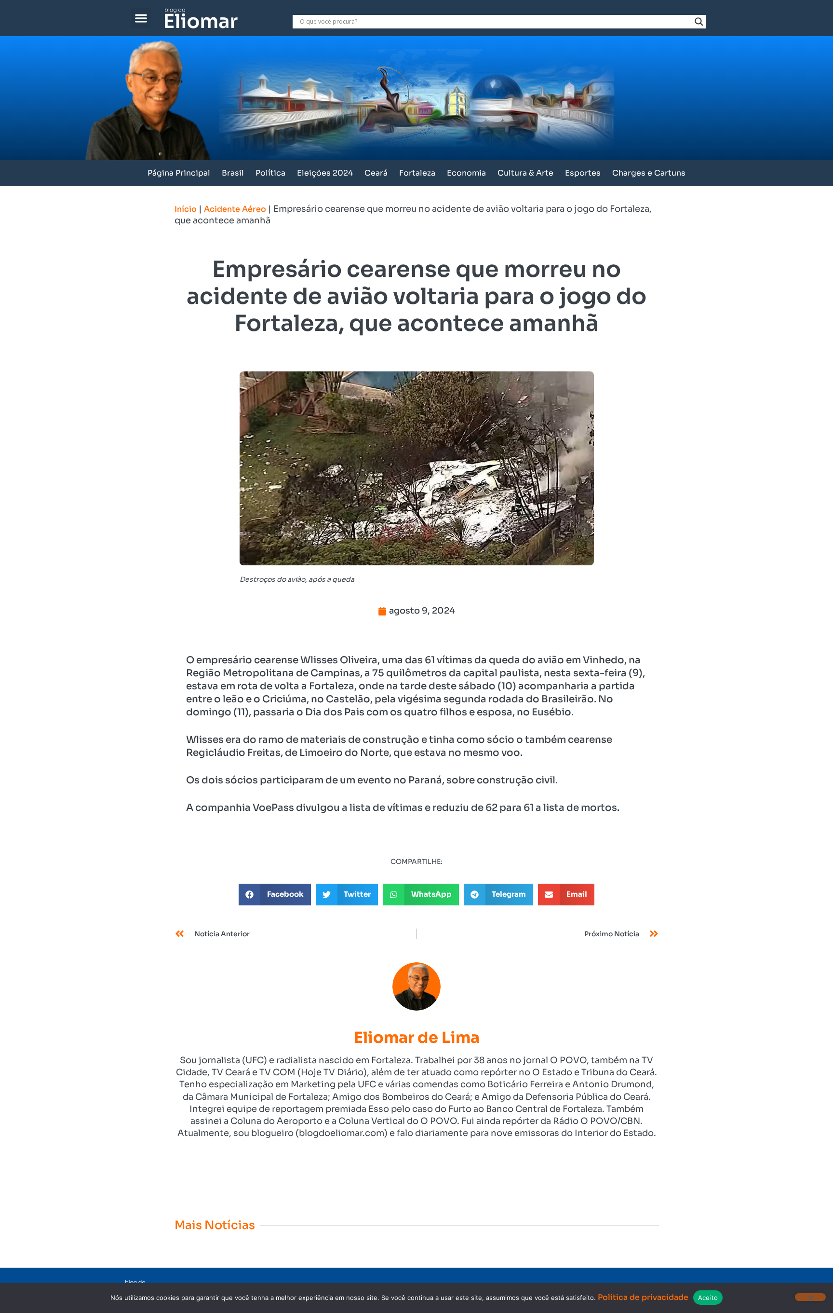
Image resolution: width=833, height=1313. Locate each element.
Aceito (708, 1297)
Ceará (376, 173)
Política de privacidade (643, 1297)
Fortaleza (417, 173)
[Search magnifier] (699, 21)
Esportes (583, 173)
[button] (141, 18)
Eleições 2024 (325, 173)
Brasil (233, 173)
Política (270, 173)
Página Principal (179, 173)
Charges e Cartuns (648, 173)
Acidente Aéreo (235, 209)
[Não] (810, 1297)
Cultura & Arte (525, 173)
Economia (466, 173)
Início (186, 209)
